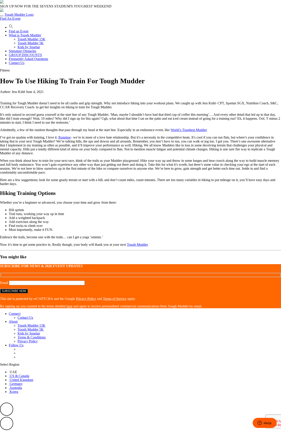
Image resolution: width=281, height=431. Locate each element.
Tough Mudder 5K (31, 43)
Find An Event (10, 18)
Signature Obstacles (22, 51)
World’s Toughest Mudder (189, 130)
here (69, 306)
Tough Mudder (137, 244)
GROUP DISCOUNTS (25, 55)
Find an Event (18, 31)
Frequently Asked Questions (28, 59)
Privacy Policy (86, 299)
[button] (11, 27)
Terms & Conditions (32, 337)
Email (4, 283)
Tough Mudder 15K (31, 39)
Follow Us (16, 345)
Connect (14, 313)
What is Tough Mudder (25, 35)
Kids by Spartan (29, 47)
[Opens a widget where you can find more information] (264, 423)
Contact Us (16, 63)
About (13, 321)
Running (64, 137)
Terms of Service (114, 299)
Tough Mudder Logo (19, 14)
